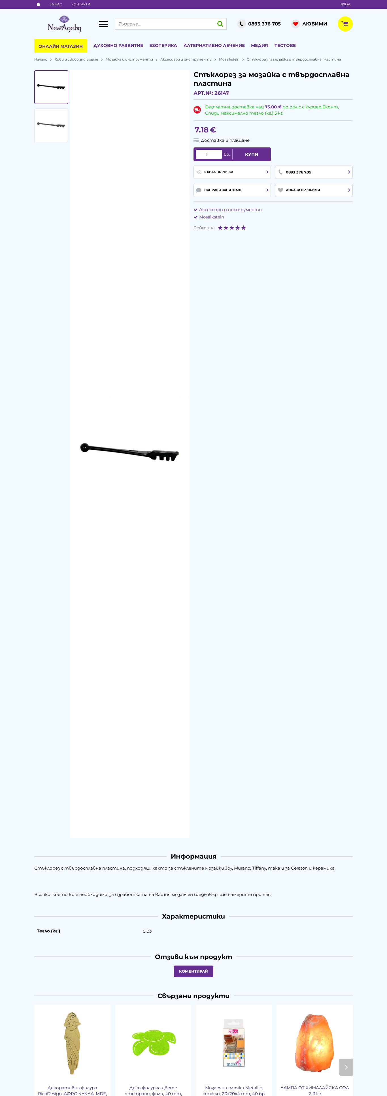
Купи (251, 154)
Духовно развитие (118, 45)
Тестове (285, 45)
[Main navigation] (103, 24)
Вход (345, 4)
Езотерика (163, 45)
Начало (40, 59)
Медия (259, 45)
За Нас (56, 4)
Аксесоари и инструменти (186, 59)
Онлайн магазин (61, 46)
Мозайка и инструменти (129, 59)
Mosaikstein (229, 59)
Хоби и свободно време (76, 59)
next (346, 1067)
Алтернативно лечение (214, 45)
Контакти (80, 4)
